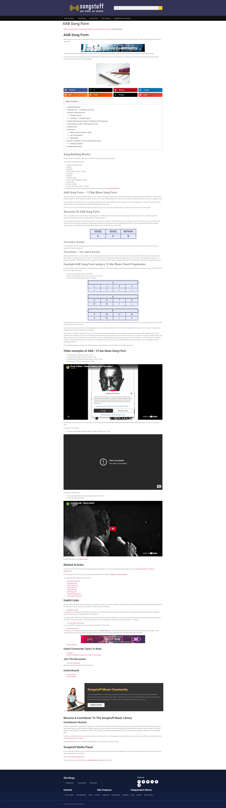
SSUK (80, 760)
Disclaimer (139, 795)
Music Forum (84, 559)
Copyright (70, 653)
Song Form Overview (73, 581)
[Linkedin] (139, 785)
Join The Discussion (76, 135)
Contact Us (97, 795)
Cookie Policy (106, 795)
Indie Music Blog (69, 783)
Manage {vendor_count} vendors (103, 406)
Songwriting (73, 29)
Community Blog (82, 783)
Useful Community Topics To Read (80, 132)
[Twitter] (143, 782)
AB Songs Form (72, 590)
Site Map (90, 795)
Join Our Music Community (75, 623)
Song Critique (71, 674)
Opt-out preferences (106, 414)
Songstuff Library (72, 610)
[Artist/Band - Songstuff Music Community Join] (113, 51)
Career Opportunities (81, 795)
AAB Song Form (72, 587)
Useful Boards (74, 138)
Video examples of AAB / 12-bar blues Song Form (82, 124)
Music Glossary (106, 18)
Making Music (82, 18)
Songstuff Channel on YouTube (73, 738)
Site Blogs (69, 777)
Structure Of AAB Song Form (76, 113)
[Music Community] (113, 642)
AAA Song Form (72, 583)
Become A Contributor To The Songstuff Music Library (84, 141)
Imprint (123, 414)
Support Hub (125, 795)
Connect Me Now (96, 705)
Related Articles (72, 127)
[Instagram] (152, 782)
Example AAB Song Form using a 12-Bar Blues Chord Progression (87, 121)
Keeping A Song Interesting (118, 574)
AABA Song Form (72, 585)
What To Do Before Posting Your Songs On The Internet (84, 655)
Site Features (104, 789)
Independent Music (141, 789)
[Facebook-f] (139, 782)
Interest (68, 789)
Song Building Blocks (74, 107)
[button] (131, 393)
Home (65, 29)
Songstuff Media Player (74, 146)
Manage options (123, 410)
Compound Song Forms (74, 596)
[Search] (160, 8)
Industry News (93, 783)
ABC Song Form (72, 592)
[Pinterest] (156, 782)
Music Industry (71, 676)
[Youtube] (147, 782)
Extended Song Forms (74, 594)
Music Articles (94, 18)
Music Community (72, 628)
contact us (71, 741)
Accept (103, 410)
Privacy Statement (116, 414)
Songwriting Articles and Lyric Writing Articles (94, 29)
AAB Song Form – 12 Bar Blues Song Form (80, 110)
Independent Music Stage (94, 760)
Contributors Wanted (76, 144)
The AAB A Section (75, 115)
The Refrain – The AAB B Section (80, 118)
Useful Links (71, 129)
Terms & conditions (69, 795)
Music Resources (69, 18)
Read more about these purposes (120, 406)
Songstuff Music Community (122, 18)
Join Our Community (73, 663)
